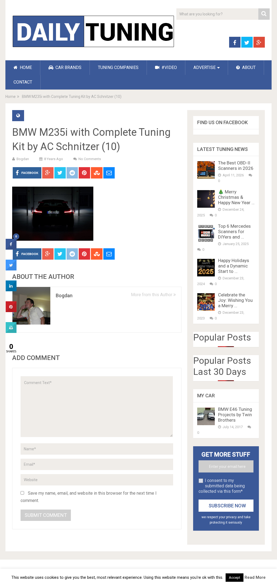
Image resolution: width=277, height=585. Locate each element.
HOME (25, 67)
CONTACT (23, 82)
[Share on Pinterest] (11, 310)
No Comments (89, 159)
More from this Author (152, 294)
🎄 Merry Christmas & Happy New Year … (236, 197)
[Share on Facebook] (11, 248)
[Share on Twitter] (11, 269)
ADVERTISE (204, 67)
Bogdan (23, 159)
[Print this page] (11, 331)
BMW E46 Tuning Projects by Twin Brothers (235, 414)
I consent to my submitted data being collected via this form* (222, 486)
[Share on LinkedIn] (11, 289)
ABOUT (248, 67)
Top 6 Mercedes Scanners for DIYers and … (234, 231)
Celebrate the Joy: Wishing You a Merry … (235, 300)
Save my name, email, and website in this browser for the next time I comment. (89, 497)
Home (10, 96)
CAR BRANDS (67, 67)
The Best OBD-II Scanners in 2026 (235, 165)
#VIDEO (168, 67)
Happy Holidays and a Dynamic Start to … (233, 266)
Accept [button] (234, 578)
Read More (255, 577)
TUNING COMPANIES (118, 67)
